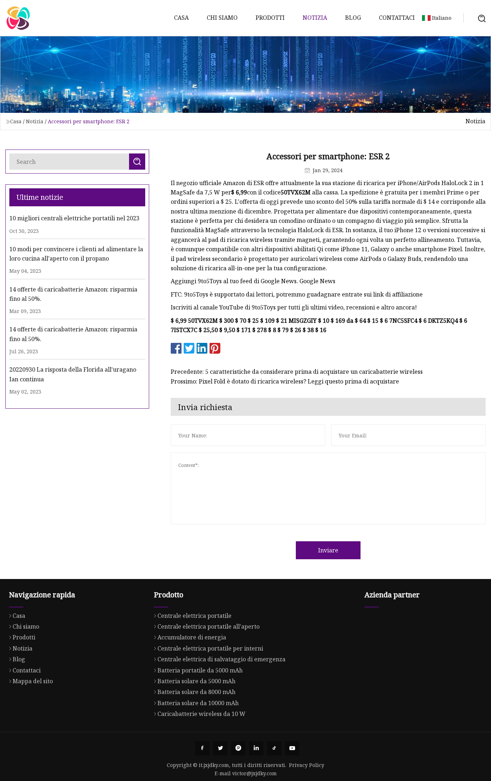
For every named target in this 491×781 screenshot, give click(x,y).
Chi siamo (222, 18)
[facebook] (202, 748)
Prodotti (270, 18)
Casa (181, 18)
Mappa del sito (33, 681)
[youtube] (292, 748)
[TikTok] (274, 748)
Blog (353, 18)
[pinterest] (238, 748)
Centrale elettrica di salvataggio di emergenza (221, 659)
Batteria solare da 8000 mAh (196, 692)
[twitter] (220, 748)
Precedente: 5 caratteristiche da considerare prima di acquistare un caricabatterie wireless (297, 372)
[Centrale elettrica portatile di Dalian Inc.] (18, 18)
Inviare (328, 550)
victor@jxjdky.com (254, 773)
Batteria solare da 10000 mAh (198, 703)
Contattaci (397, 18)
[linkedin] (256, 748)
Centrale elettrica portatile (194, 616)
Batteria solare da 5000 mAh (196, 681)
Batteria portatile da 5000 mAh (200, 670)
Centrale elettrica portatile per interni (210, 648)
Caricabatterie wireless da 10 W (201, 714)
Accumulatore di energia (191, 637)
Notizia (315, 18)
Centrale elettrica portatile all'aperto (208, 626)
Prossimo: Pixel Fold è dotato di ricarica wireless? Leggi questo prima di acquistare (285, 381)
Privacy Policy (306, 765)
